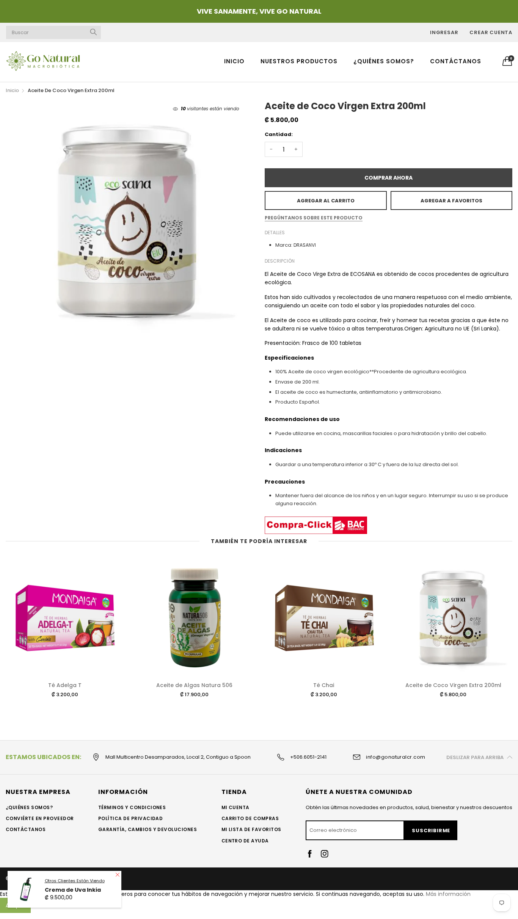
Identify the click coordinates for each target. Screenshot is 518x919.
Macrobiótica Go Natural (63, 878)
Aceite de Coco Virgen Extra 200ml (453, 685)
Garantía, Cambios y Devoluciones (147, 829)
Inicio (234, 61)
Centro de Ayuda (245, 841)
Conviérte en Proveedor (40, 818)
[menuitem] (234, 61)
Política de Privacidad (130, 818)
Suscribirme (431, 830)
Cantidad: (279, 134)
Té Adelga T (65, 685)
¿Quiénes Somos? (383, 61)
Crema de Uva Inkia (73, 912)
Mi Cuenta (235, 807)
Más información (448, 894)
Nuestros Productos (299, 61)
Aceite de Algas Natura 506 (194, 685)
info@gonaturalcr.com (395, 757)
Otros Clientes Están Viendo (75, 904)
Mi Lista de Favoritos (251, 829)
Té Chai (323, 685)
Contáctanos (455, 61)
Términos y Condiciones (132, 807)
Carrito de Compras (250, 818)
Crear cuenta (490, 32)
